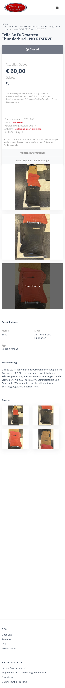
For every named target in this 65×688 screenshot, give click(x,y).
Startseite (5, 24)
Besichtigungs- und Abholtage (32, 160)
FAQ (4, 643)
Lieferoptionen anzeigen (28, 128)
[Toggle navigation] (57, 7)
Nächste (40, 28)
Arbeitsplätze (9, 648)
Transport (7, 639)
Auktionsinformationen (32, 152)
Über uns (7, 634)
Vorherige (25, 28)
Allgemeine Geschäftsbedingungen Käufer (24, 672)
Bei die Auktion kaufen (14, 667)
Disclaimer (7, 677)
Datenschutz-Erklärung (14, 681)
